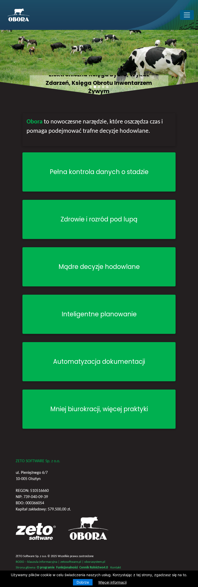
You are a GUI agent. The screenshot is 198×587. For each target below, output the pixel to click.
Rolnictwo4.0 (99, 567)
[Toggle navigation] (187, 15)
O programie (46, 567)
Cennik (84, 567)
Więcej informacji (112, 582)
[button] (15, 62)
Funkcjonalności (67, 567)
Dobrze (83, 582)
